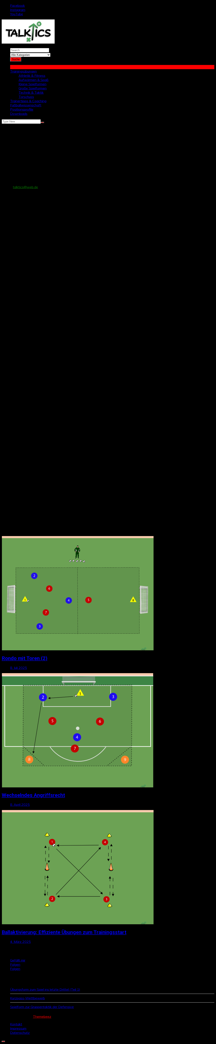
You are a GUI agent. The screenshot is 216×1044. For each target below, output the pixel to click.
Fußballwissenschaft (25, 105)
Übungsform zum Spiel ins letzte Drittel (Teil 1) (45, 989)
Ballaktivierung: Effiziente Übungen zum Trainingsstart (64, 932)
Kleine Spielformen (32, 84)
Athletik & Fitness (32, 75)
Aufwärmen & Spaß (34, 80)
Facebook (17, 5)
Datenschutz (20, 1032)
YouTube (16, 14)
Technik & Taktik (31, 92)
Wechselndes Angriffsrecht (33, 795)
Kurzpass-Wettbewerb (27, 998)
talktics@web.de (25, 187)
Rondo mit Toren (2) (24, 658)
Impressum (18, 1028)
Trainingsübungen (23, 71)
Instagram (17, 10)
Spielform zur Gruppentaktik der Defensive (42, 1007)
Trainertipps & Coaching (28, 101)
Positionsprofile (21, 109)
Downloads (18, 113)
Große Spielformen (33, 88)
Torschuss (26, 97)
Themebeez (42, 1016)
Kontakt (16, 1024)
